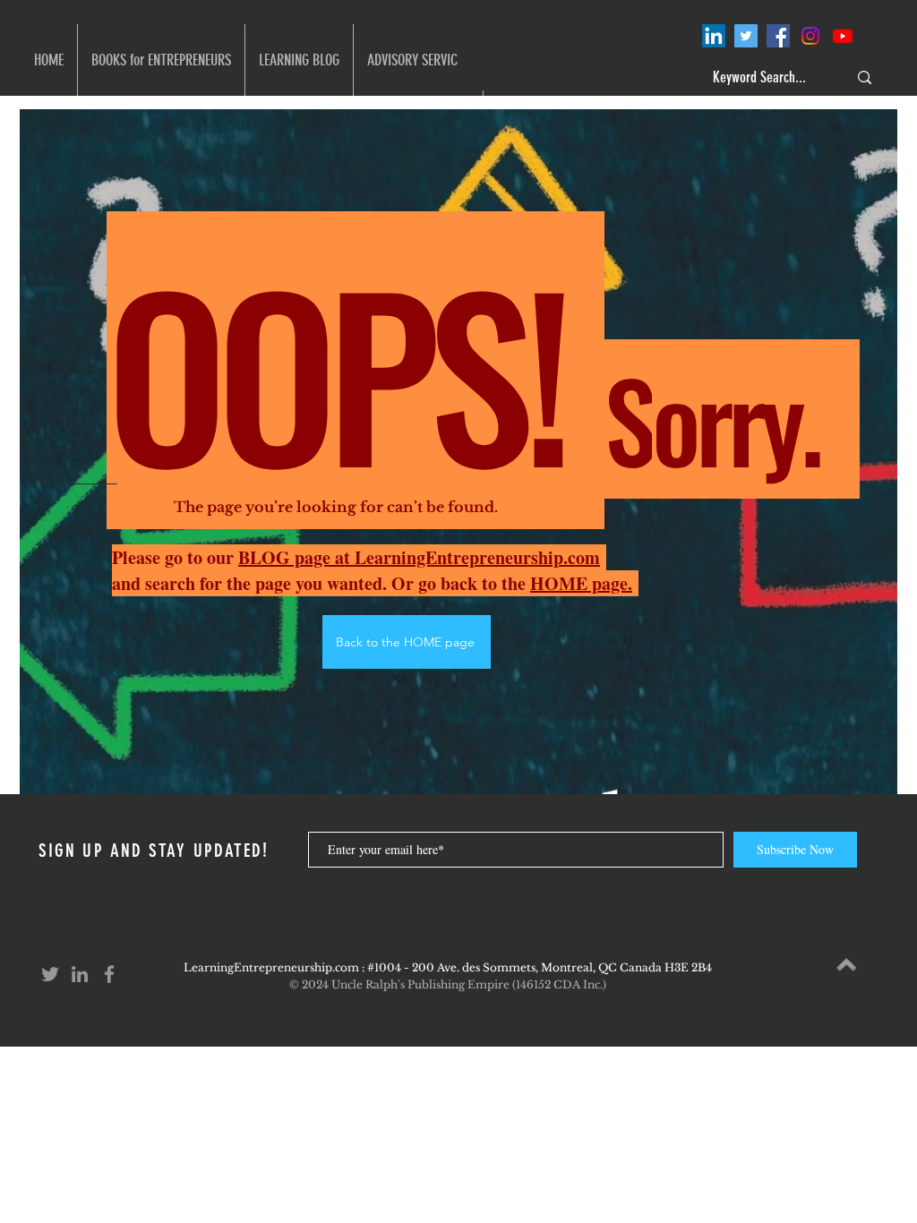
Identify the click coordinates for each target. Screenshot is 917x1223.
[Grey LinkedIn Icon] (79, 974)
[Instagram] (810, 35)
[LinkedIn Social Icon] (713, 35)
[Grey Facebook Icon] (109, 974)
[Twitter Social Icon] (746, 35)
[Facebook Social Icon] (778, 35)
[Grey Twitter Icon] (50, 974)
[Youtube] (842, 35)
